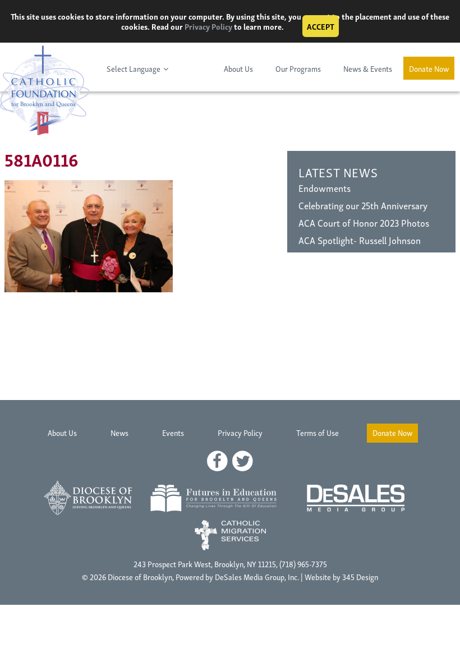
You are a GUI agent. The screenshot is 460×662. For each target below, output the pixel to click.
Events (173, 432)
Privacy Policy (208, 26)
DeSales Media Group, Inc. (257, 576)
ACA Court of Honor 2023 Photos (363, 222)
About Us (238, 68)
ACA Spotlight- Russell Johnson (359, 239)
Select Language (133, 68)
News (119, 432)
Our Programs (298, 68)
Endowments (324, 187)
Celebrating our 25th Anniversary (362, 205)
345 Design (360, 576)
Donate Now (429, 68)
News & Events (367, 68)
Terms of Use (317, 432)
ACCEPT (320, 26)
